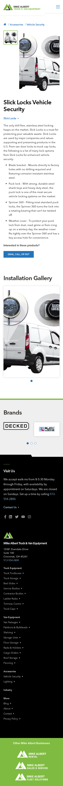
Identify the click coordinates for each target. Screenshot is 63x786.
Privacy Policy (11, 718)
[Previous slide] (8, 343)
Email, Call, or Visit (18, 254)
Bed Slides (9, 583)
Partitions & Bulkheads (15, 627)
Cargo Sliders (11, 652)
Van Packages (11, 622)
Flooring (8, 663)
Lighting (8, 681)
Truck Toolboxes (12, 573)
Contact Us (10, 507)
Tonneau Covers (12, 603)
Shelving (8, 632)
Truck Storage (11, 578)
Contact (8, 713)
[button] (11, 38)
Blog (6, 703)
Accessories (16, 24)
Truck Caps (9, 608)
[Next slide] (55, 343)
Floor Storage (11, 642)
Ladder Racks (11, 598)
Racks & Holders (12, 647)
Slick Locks (10, 118)
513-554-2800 (11, 560)
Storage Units (11, 637)
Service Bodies (12, 588)
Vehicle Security (35, 24)
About (7, 708)
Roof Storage (11, 657)
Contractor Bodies (13, 593)
